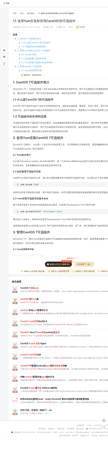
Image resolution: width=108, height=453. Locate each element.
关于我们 (42, 429)
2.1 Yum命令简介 (29, 54)
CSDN (89, 425)
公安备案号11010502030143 (24, 432)
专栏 (22, 13)
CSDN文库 (98, 425)
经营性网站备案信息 (82, 432)
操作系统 (31, 13)
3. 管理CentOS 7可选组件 (29, 66)
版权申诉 (75, 435)
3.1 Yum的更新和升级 (31, 70)
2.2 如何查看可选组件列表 (33, 58)
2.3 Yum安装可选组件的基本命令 (37, 62)
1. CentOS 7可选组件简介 (29, 38)
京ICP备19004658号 (43, 432)
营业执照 (94, 435)
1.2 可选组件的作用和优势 (33, 46)
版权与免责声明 (64, 435)
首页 (15, 13)
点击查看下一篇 (83, 264)
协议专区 (80, 429)
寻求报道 (70, 429)
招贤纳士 (51, 429)
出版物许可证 (84, 435)
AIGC (70, 27)
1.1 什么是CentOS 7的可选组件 (35, 42)
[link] (15, 13)
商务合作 (61, 429)
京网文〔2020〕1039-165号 (63, 432)
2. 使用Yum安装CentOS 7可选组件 (33, 50)
